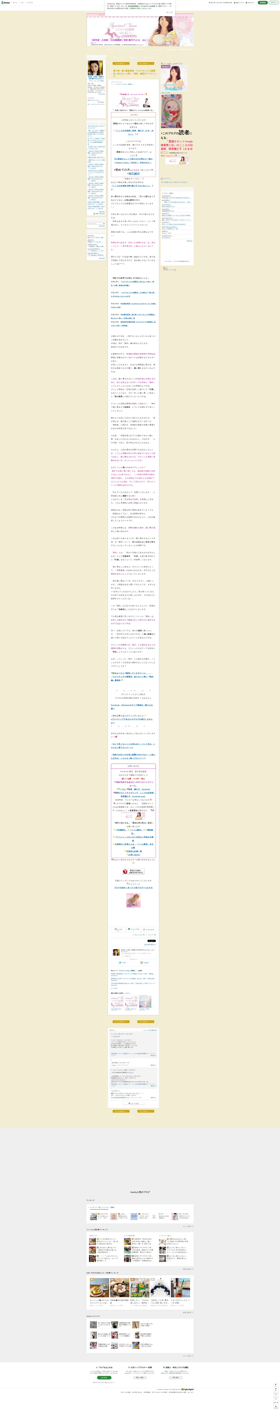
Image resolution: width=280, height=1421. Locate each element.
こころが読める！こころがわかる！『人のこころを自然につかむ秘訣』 (96, 250)
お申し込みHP (140, 49)
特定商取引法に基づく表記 (178, 1392)
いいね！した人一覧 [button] (139, 935)
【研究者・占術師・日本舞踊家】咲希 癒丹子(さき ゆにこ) (120, 40)
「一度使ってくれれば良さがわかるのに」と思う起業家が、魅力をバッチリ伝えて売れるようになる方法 (177, 202)
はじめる (104, 1377)
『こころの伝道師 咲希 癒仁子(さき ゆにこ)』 (131, 186)
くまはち (113, 1065)
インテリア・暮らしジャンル (99, 1207)
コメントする (134, 1103)
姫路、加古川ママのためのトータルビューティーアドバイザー (177, 220)
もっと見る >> (115, 988)
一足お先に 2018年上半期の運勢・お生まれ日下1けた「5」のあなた (96, 191)
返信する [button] (153, 1055)
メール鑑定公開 (170, 49)
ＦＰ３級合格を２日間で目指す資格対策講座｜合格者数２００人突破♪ (96, 255)
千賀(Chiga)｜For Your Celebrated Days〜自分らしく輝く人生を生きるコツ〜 (177, 198)
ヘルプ (192, 1392)
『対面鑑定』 (121, 830)
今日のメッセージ (125, 49)
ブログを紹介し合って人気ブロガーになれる (133, 888)
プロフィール (94, 49)
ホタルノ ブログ (166, 233)
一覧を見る (189, 241)
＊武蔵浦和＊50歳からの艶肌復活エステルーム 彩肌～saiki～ (96, 246)
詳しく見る (140, 1377)
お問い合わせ (134, 855)
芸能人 (113, 1207)
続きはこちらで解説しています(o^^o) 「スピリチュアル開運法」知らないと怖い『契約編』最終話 (132, 676)
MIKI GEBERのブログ (168, 206)
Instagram (146, 962)
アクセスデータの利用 (160, 1392)
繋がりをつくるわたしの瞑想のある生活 (96, 237)
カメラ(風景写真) (129, 1235)
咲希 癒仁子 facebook (139, 789)
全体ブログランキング (94, 100)
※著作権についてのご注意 (169, 269)
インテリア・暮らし (165, 1235)
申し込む (176, 1377)
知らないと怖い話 (155, 49)
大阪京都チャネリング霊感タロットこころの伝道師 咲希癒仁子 (129, 1053)
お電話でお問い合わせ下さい (96, 157)
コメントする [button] (135, 929)
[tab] (99, 1207)
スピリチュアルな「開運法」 (124, 84)
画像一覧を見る (100, 213)
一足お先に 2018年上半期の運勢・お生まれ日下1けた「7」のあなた (96, 179)
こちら (123, 789)
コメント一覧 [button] (152, 935)
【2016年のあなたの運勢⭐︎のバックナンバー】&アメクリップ (96, 172)
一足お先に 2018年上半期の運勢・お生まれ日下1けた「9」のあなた (96, 153)
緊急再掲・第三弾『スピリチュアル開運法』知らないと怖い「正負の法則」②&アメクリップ (133, 978)
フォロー (127, 956)
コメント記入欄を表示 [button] (150, 1030)
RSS (166, 268)
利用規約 (148, 1392)
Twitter (124, 962)
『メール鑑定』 (136, 830)
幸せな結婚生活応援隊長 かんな (120, 1097)
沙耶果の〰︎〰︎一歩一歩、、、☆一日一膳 (96, 242)
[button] (275, 1398)
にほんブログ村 (165, 93)
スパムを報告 (127, 1392)
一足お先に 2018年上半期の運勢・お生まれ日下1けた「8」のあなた (96, 166)
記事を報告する (151, 944)
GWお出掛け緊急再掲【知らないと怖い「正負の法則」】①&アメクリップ (133, 983)
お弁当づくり (93, 1235)
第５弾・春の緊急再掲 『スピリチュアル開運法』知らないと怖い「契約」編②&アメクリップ (135, 74)
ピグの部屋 (100, 81)
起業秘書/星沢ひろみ (168, 211)
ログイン (274, 2)
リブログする (150, 929)
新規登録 (263, 2)
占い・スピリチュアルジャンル (96, 104)
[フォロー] (177, 251)
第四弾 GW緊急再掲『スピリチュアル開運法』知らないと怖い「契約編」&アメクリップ (133, 974)
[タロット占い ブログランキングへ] (133, 874)
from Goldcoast (166, 237)
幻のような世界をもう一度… (170, 229)
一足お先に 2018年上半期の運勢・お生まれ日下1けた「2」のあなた (96, 197)
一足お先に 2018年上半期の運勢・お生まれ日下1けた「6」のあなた (96, 185)
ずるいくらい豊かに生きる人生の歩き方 (174, 224)
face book (109, 49)
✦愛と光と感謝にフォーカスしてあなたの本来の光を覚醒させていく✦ (177, 215)
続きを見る (102, 94)
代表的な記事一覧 (134, 851)
